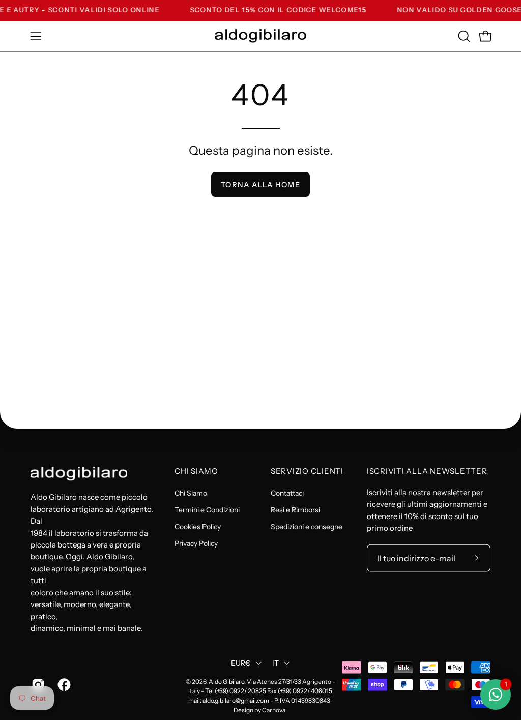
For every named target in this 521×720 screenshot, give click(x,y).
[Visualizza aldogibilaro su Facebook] (62, 685)
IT (275, 663)
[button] (463, 36)
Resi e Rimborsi (295, 509)
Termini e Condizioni (207, 509)
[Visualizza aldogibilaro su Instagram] (37, 685)
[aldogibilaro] (260, 36)
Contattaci (287, 493)
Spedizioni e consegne (306, 526)
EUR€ (241, 663)
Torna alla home (260, 184)
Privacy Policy (196, 543)
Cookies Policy (198, 526)
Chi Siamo (196, 471)
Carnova (273, 710)
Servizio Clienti (307, 471)
